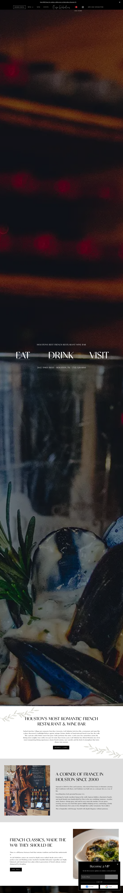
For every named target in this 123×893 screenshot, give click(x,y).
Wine (38, 7)
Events (46, 7)
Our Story (78, 11)
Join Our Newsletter (95, 7)
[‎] (83, 7)
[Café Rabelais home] (61, 7)
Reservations (19, 7)
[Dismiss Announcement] (120, 2)
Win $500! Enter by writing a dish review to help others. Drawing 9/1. (58, 2)
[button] (31, 7)
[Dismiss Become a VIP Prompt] (118, 864)
